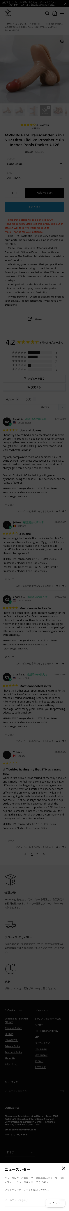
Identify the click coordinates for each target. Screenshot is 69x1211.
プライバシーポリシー (17, 1189)
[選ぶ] (63, 1168)
